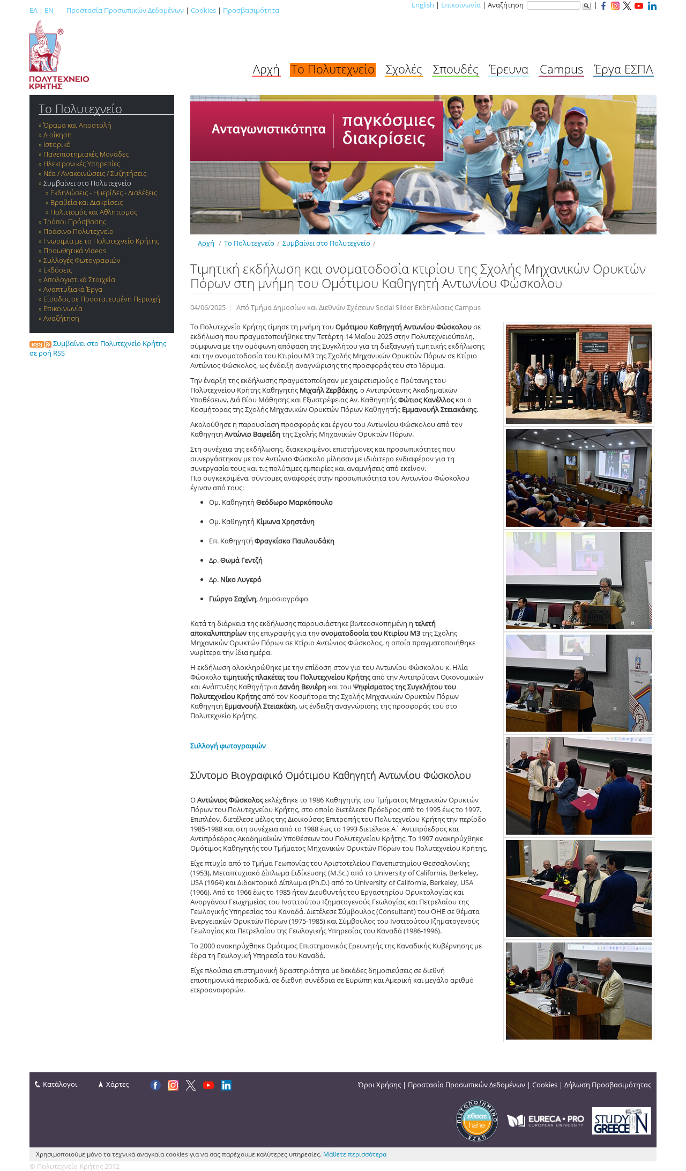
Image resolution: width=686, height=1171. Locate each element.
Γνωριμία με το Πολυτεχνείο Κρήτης (101, 241)
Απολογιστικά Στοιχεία (79, 279)
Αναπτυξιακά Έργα (72, 289)
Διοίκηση (57, 134)
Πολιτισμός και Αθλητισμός (93, 212)
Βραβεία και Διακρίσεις (86, 202)
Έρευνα (508, 69)
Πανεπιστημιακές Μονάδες (86, 154)
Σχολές (404, 69)
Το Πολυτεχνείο (333, 69)
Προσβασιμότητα (251, 10)
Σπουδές (455, 69)
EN (49, 10)
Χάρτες (117, 1084)
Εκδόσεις (57, 270)
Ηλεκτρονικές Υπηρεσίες (81, 163)
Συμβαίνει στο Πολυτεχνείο (87, 183)
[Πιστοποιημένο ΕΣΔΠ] (477, 1120)
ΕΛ (33, 10)
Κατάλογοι (60, 1084)
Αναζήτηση (61, 318)
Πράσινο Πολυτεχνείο (78, 231)
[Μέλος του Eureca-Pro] (545, 1120)
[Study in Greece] (621, 1120)
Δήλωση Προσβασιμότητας (607, 1084)
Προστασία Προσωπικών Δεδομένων (125, 10)
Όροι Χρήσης (379, 1084)
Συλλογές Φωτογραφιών (82, 260)
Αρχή (266, 69)
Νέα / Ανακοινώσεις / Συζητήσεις (94, 173)
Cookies (203, 10)
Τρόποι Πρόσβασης (74, 221)
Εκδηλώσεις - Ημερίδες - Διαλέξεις (103, 192)
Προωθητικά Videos (74, 250)
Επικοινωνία (461, 5)
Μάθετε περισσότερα (354, 1154)
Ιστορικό (57, 144)
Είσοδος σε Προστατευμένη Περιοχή (101, 299)
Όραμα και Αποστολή (77, 125)
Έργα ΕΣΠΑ (623, 69)
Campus (561, 69)
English (423, 5)
